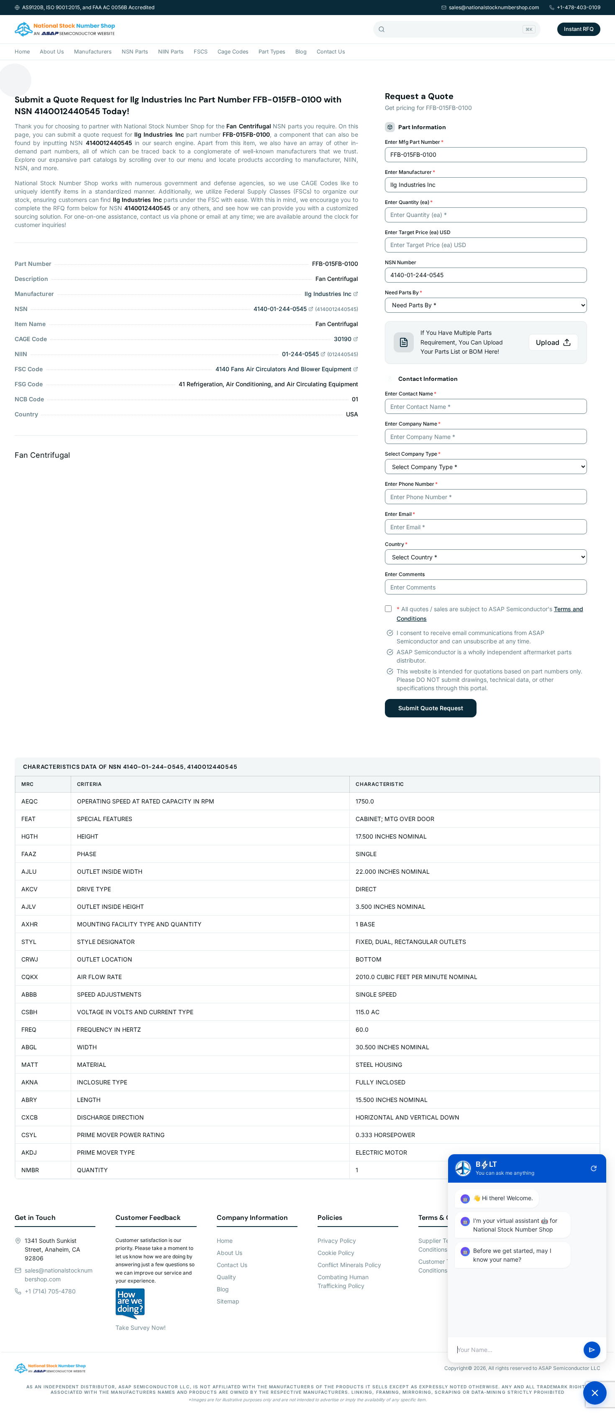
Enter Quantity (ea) (409, 202)
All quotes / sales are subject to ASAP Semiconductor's (490, 613)
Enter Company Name (413, 424)
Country (396, 544)
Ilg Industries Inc (328, 293)
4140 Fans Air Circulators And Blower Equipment (283, 368)
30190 (342, 338)
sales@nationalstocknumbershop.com (494, 7)
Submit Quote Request (430, 708)
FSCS (201, 51)
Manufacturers (93, 51)
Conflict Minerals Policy (349, 1264)
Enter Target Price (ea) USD (418, 232)
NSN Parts (135, 51)
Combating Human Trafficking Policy (343, 1281)
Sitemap (228, 1301)
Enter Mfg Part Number (414, 142)
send (592, 1349)
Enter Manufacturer (410, 172)
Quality (226, 1276)
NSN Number (400, 262)
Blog (301, 51)
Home (22, 51)
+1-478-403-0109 (578, 7)
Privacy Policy (337, 1240)
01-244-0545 (300, 353)
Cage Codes (233, 51)
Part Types (272, 51)
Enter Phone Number (411, 484)
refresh (593, 1168)
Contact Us (331, 51)
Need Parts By (403, 292)
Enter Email (400, 514)
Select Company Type (413, 454)
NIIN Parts (171, 51)
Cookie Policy (336, 1252)
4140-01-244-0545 (280, 308)
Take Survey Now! (140, 1327)
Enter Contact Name (410, 393)
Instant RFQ (579, 29)
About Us (52, 51)
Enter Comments (405, 574)
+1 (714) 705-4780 (50, 1291)
